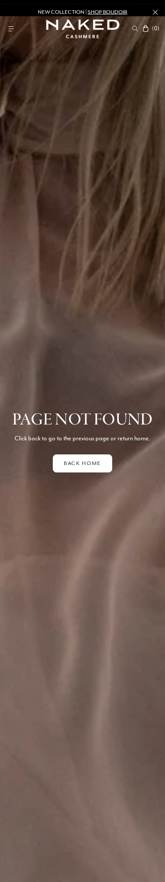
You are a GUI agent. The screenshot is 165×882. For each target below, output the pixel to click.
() (155, 29)
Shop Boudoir (107, 8)
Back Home (82, 463)
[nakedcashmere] (82, 28)
